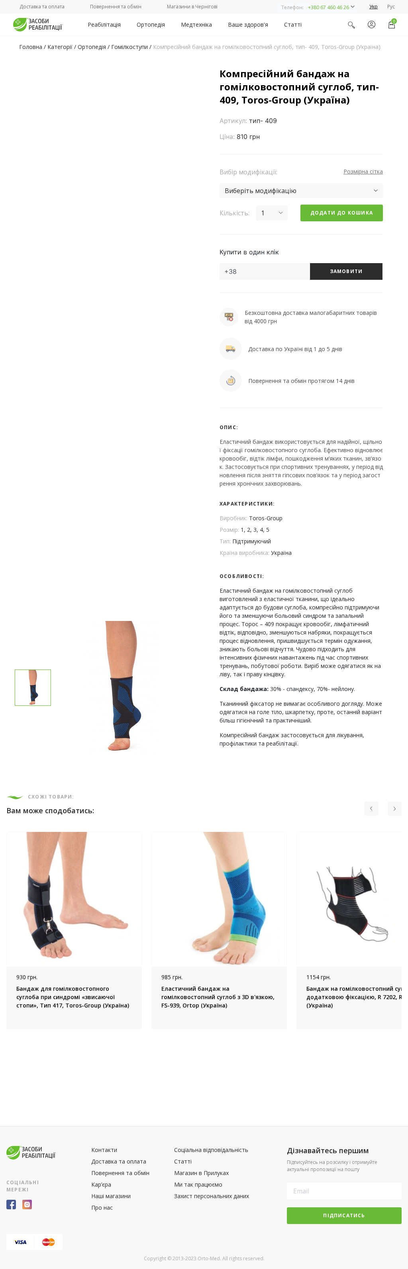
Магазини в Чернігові (192, 6)
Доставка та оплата (42, 6)
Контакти (104, 1150)
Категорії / (62, 47)
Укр (373, 6)
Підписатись (344, 1215)
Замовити (346, 271)
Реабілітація (104, 24)
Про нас (102, 1207)
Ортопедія (151, 24)
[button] (318, 7)
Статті (293, 24)
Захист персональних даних (211, 1196)
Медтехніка (196, 24)
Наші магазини (111, 1196)
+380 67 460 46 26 (328, 7)
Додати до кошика (341, 212)
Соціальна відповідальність (211, 1150)
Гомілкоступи (129, 47)
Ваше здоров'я (248, 24)
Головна (30, 47)
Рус (391, 6)
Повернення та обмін (115, 6)
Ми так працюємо (198, 1184)
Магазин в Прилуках (201, 1173)
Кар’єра (101, 1184)
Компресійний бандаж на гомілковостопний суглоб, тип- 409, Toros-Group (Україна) (267, 47)
